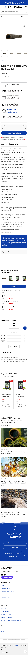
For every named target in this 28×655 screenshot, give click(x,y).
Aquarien (4, 594)
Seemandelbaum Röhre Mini (12, 290)
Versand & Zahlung (6, 617)
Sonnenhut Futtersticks (11, 301)
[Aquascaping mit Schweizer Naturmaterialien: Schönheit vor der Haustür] (14, 498)
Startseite (3, 16)
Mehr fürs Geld (11, 109)
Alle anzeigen (5, 425)
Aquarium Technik (6, 597)
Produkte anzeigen (7, 376)
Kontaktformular (6, 614)
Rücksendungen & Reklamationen (11, 620)
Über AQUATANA (6, 611)
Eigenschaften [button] (6, 252)
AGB (2, 632)
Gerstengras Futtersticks (11, 296)
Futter (3, 585)
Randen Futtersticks (10, 307)
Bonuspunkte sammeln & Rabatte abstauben (13, 111)
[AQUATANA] (13, 7)
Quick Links (4, 652)
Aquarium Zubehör (7, 600)
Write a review (14, 346)
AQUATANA (15, 645)
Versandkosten (13, 76)
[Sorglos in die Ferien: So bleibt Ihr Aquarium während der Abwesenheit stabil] (14, 467)
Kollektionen (11, 16)
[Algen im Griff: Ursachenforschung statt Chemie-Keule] (14, 437)
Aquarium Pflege (6, 588)
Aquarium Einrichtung (7, 591)
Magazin (3, 608)
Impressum (4, 629)
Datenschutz (5, 634)
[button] (25, 7)
